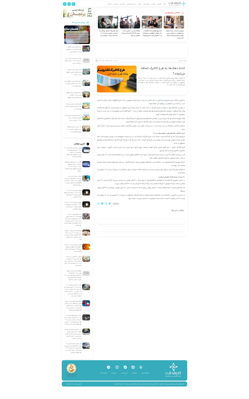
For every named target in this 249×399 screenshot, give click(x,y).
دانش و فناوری (131, 4)
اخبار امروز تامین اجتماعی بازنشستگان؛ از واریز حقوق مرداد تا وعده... (74, 72)
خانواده (153, 4)
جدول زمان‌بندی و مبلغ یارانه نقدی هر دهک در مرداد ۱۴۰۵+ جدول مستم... (73, 117)
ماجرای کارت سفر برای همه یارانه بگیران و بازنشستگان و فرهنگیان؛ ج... (73, 106)
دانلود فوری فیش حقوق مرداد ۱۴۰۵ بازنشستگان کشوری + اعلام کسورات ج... (73, 83)
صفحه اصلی (182, 61)
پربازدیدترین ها (78, 22)
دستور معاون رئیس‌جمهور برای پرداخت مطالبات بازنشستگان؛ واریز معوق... (74, 95)
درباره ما (114, 373)
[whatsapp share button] (98, 203)
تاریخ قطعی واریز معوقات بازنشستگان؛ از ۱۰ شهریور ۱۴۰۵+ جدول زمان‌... (74, 49)
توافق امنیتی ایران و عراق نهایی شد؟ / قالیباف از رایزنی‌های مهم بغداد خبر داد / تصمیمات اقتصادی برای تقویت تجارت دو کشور (73, 275)
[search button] (69, 4)
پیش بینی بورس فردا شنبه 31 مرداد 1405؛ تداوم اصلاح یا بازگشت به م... (73, 60)
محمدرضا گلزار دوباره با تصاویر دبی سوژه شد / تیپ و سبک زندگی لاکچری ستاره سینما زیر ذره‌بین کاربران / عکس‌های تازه (73, 235)
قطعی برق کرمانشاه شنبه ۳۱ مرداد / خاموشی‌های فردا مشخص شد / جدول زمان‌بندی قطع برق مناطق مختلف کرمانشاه (73, 152)
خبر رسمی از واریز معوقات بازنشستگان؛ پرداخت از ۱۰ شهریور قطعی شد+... (74, 129)
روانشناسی (146, 4)
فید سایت (124, 373)
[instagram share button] (105, 203)
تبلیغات (134, 373)
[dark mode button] (73, 4)
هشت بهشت (69, 384)
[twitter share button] (109, 203)
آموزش (159, 4)
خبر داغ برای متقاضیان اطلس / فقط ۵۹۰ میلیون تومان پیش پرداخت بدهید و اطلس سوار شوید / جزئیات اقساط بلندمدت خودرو (73, 334)
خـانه (164, 4)
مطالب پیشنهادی (172, 12)
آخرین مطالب (79, 144)
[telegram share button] (102, 203)
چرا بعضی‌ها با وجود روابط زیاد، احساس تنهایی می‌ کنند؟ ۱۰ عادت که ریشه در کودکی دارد (108, 33)
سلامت (139, 4)
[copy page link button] (100, 60)
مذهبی (116, 4)
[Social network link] (140, 367)
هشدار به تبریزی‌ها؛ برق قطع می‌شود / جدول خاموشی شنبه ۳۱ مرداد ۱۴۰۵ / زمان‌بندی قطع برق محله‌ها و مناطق (73, 166)
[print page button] (97, 60)
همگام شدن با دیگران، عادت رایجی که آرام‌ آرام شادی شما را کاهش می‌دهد (130, 33)
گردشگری (122, 4)
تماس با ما (103, 373)
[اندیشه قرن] (177, 4)
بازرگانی (110, 4)
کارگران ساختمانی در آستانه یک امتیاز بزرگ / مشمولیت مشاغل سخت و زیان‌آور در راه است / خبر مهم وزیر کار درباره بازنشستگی (73, 261)
